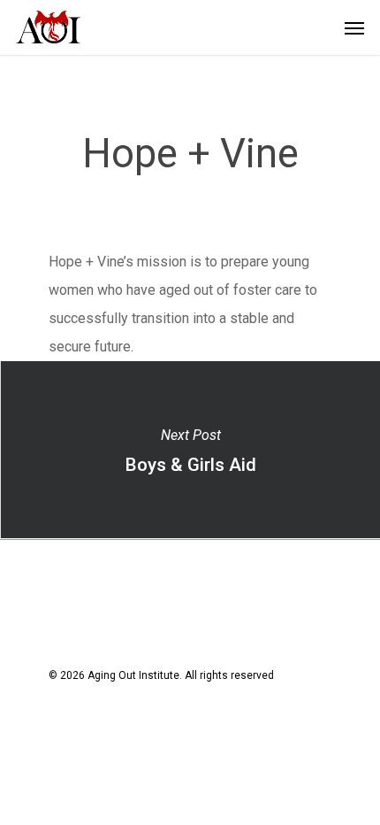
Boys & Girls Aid (190, 449)
